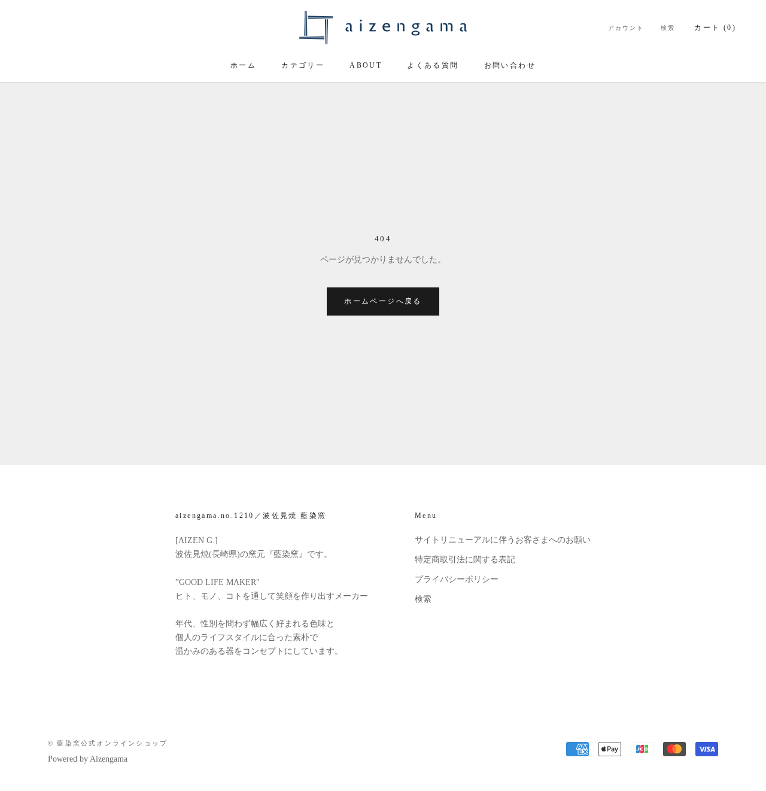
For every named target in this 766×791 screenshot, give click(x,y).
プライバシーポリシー (456, 579)
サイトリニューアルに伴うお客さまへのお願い (503, 539)
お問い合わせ (510, 65)
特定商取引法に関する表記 (465, 559)
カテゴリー (302, 65)
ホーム (243, 65)
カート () (715, 27)
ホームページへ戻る (383, 301)
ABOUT (365, 65)
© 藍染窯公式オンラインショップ (108, 743)
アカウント (626, 28)
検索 (668, 28)
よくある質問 (432, 65)
